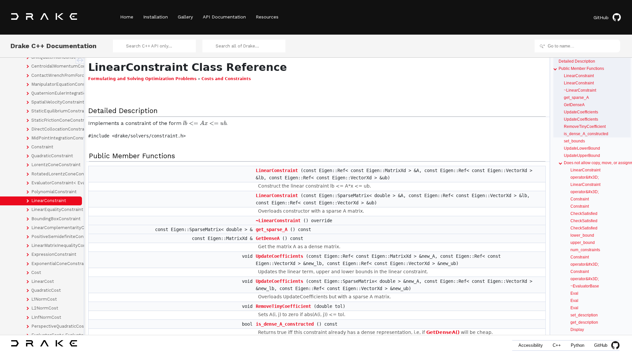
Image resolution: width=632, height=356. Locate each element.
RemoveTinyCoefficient (283, 306)
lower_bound (582, 235)
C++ (557, 345)
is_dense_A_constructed (285, 324)
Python (577, 345)
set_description (584, 315)
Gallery (185, 16)
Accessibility (530, 345)
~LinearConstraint (278, 220)
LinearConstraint (277, 170)
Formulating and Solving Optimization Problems (142, 78)
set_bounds (574, 141)
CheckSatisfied (583, 213)
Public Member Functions (581, 68)
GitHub (601, 17)
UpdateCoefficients (279, 256)
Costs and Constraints (226, 78)
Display (577, 329)
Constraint (579, 199)
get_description (584, 322)
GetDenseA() (443, 332)
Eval (574, 293)
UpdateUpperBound (582, 155)
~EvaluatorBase (584, 286)
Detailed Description (577, 61)
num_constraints (585, 250)
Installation (155, 16)
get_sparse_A (271, 229)
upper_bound (582, 242)
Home (126, 16)
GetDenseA (267, 238)
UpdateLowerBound (582, 148)
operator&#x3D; (584, 177)
